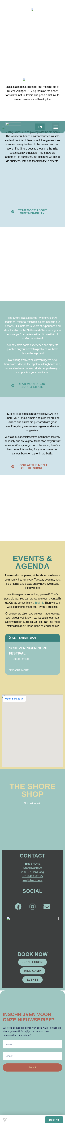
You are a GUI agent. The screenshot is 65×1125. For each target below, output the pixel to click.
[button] (55, 127)
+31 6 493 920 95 (32, 876)
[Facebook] (18, 906)
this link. (39, 602)
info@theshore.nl (32, 880)
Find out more (19, 670)
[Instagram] (32, 906)
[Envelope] (47, 906)
